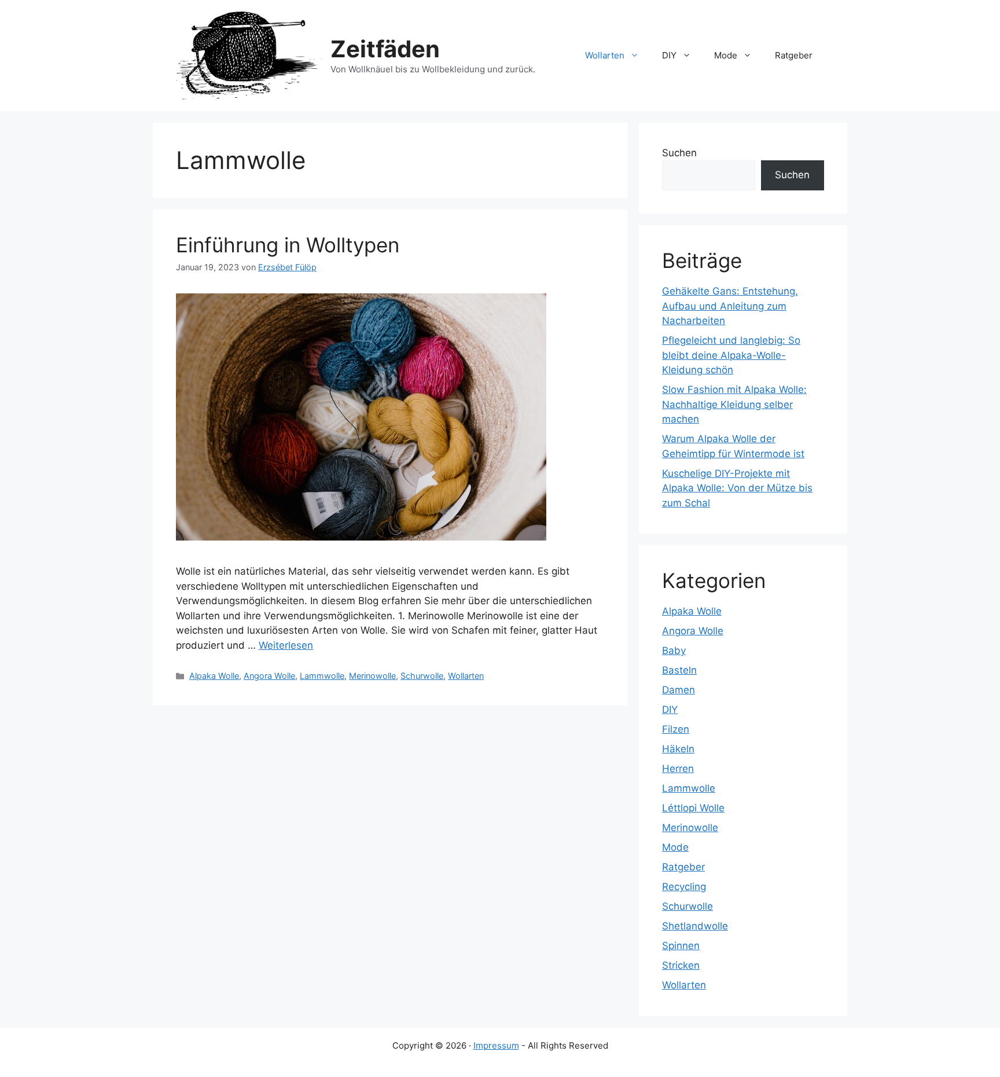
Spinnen (681, 945)
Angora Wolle (269, 676)
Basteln (679, 670)
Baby (674, 650)
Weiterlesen (286, 645)
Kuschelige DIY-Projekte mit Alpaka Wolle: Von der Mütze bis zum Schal (737, 488)
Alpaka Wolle (214, 676)
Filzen (675, 729)
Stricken (681, 965)
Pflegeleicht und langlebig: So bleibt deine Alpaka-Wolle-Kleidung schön (731, 355)
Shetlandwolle (695, 926)
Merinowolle (372, 676)
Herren (678, 768)
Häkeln (678, 749)
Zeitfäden (385, 49)
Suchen (679, 153)
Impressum (496, 1045)
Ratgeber (793, 55)
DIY (669, 55)
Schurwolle (421, 676)
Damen (678, 690)
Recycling (684, 886)
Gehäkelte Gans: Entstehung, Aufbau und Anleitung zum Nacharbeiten (730, 305)
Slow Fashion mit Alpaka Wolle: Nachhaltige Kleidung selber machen (734, 404)
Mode (725, 55)
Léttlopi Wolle (693, 808)
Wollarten (604, 55)
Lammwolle (322, 676)
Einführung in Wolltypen (287, 245)
